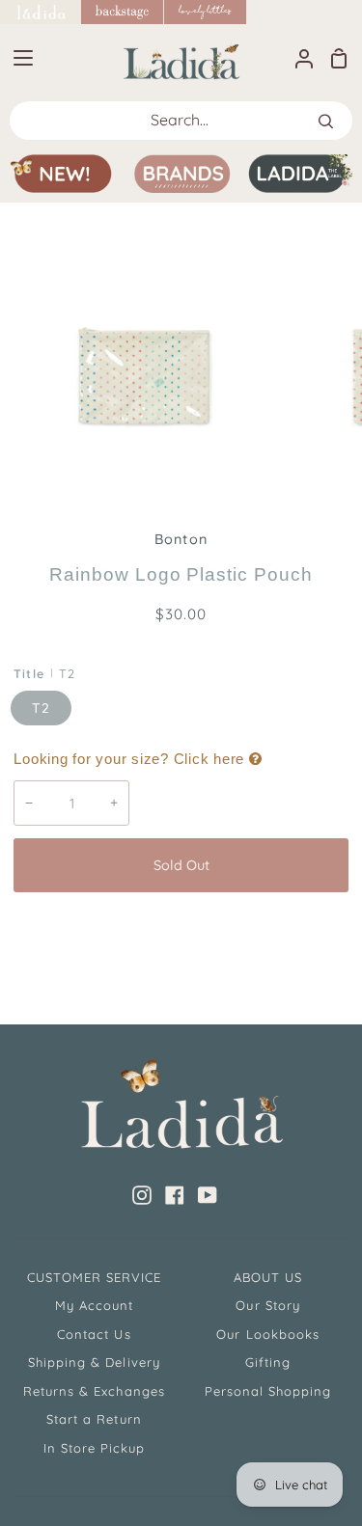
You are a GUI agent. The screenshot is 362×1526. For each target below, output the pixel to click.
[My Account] (296, 58)
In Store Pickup (94, 1448)
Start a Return (94, 1419)
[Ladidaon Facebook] (174, 1195)
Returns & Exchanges (94, 1391)
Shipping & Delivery (94, 1362)
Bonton (180, 539)
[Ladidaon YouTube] (207, 1195)
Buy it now (181, 929)
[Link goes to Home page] (40, 12)
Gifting (268, 1362)
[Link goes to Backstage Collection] (122, 12)
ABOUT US (268, 1277)
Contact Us (93, 1334)
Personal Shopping (268, 1391)
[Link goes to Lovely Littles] (205, 12)
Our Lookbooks (268, 1334)
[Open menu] (17, 57)
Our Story (267, 1305)
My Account (94, 1305)
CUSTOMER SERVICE (94, 1277)
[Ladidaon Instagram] (142, 1195)
